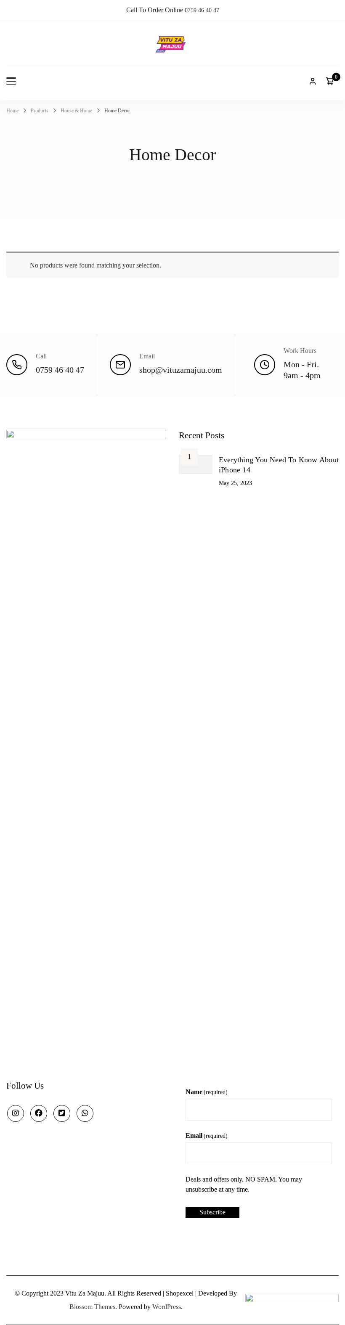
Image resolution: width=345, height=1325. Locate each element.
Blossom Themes (92, 1306)
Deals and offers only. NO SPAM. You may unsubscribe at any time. (244, 1184)
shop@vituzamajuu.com (180, 369)
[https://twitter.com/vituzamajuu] (61, 1113)
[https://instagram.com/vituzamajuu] (15, 1113)
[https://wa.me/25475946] (85, 1113)
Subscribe (212, 1212)
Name (207, 1091)
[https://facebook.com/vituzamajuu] (38, 1113)
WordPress (166, 1306)
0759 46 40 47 (202, 10)
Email (207, 1135)
